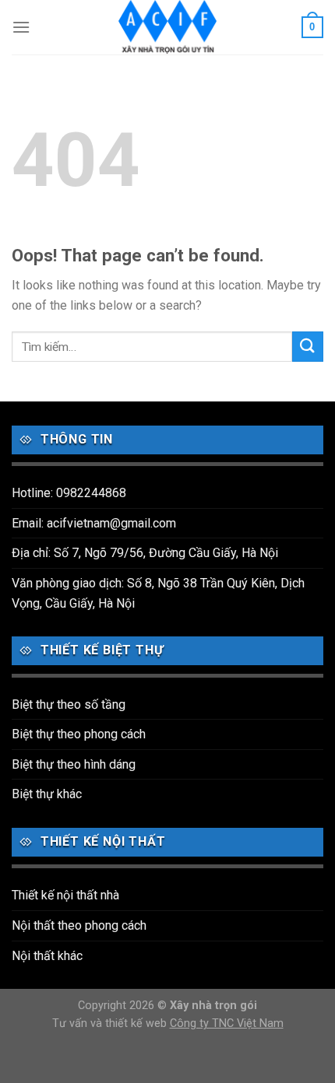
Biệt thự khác (47, 794)
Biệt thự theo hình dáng (74, 764)
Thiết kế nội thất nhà (65, 895)
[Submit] (307, 346)
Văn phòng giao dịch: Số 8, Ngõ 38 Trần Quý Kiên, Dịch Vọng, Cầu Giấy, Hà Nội (158, 593)
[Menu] (21, 27)
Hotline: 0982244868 (69, 492)
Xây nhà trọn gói (213, 1005)
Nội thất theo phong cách (79, 925)
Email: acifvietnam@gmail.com (94, 523)
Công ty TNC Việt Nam (227, 1023)
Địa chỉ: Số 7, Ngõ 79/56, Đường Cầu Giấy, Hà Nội (145, 552)
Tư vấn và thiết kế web (111, 1023)
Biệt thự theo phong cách (79, 734)
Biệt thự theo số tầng (68, 704)
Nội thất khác (47, 955)
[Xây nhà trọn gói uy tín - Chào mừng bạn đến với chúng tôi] (167, 27)
